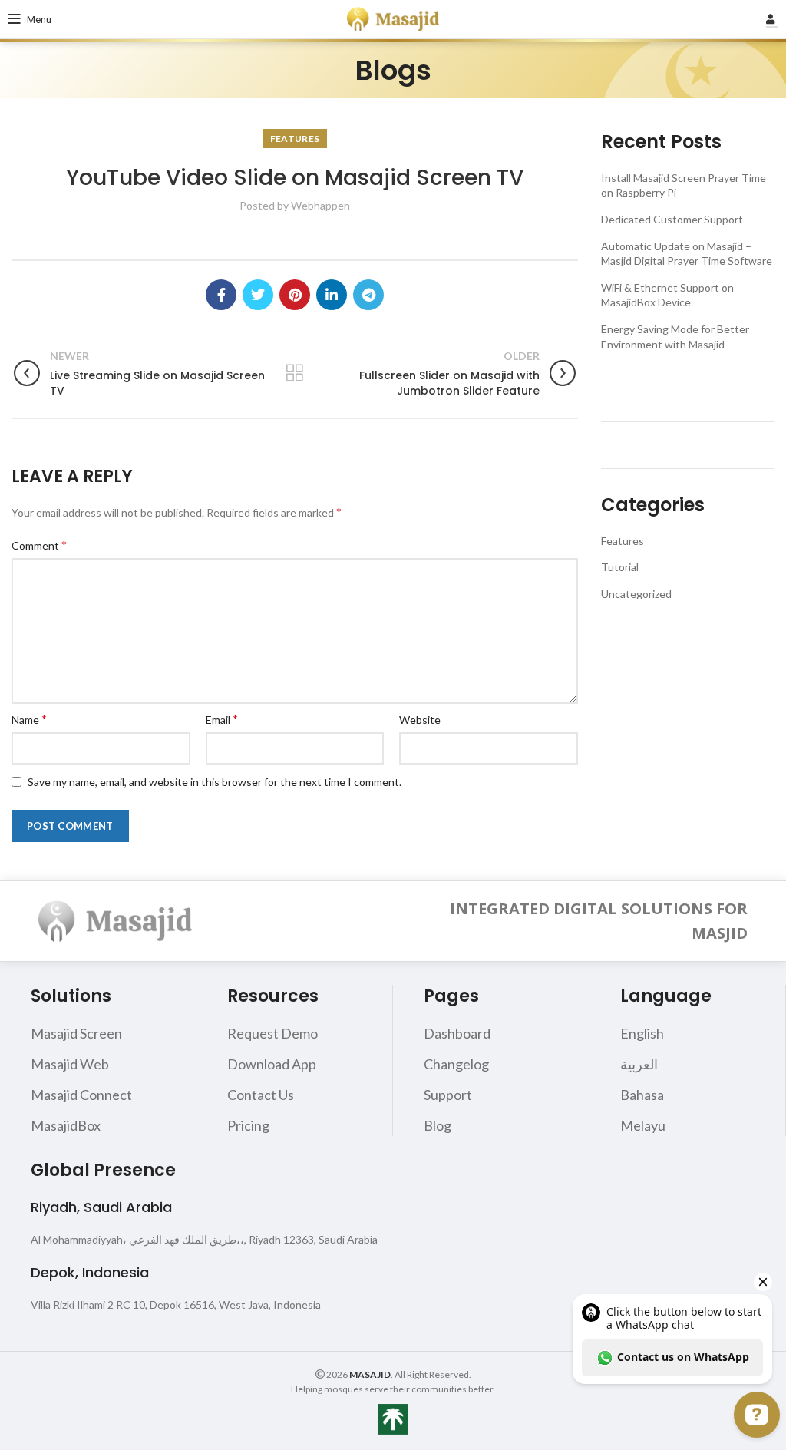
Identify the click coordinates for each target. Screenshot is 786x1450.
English (642, 1033)
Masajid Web (70, 1063)
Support (448, 1094)
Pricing (248, 1125)
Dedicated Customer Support (672, 219)
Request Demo (272, 1033)
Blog (437, 1125)
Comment (39, 544)
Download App (271, 1063)
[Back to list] (294, 373)
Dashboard (457, 1033)
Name (29, 719)
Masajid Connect (81, 1094)
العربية (639, 1063)
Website (420, 719)
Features (294, 138)
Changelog (456, 1063)
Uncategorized (636, 593)
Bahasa (642, 1094)
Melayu (642, 1125)
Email (222, 719)
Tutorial (620, 566)
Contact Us (260, 1094)
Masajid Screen (76, 1033)
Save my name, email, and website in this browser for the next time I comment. (214, 781)
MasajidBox (66, 1125)
